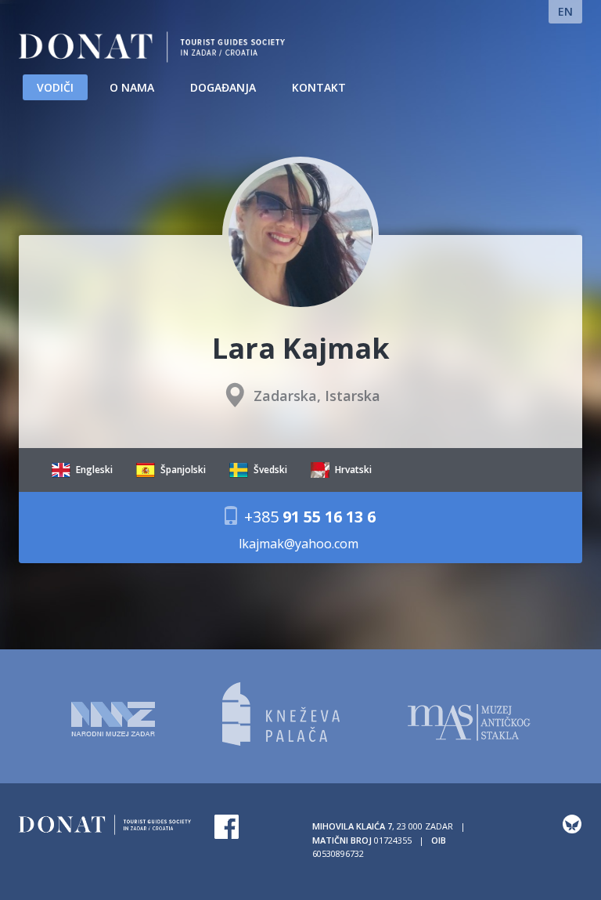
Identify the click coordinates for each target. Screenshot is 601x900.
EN (565, 11)
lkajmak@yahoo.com (298, 544)
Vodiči (55, 87)
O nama (132, 87)
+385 (308, 515)
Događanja (223, 87)
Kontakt (319, 87)
